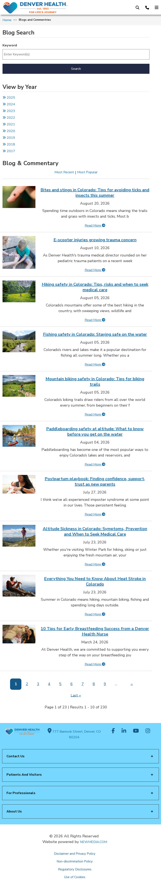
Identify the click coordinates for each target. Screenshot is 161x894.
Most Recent (64, 172)
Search (76, 68)
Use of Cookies (74, 877)
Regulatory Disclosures (74, 869)
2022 (10, 117)
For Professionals (20, 793)
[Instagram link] (148, 731)
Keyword (10, 45)
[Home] (38, 7)
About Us (14, 811)
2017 (11, 151)
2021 (10, 124)
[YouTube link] (135, 731)
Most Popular (87, 172)
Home (7, 20)
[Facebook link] (113, 731)
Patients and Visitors (24, 774)
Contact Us (15, 756)
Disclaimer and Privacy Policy (74, 854)
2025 (10, 97)
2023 (10, 111)
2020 (10, 131)
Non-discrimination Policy (75, 861)
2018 (10, 144)
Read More (93, 225)
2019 (10, 137)
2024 (10, 104)
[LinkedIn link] (124, 731)
